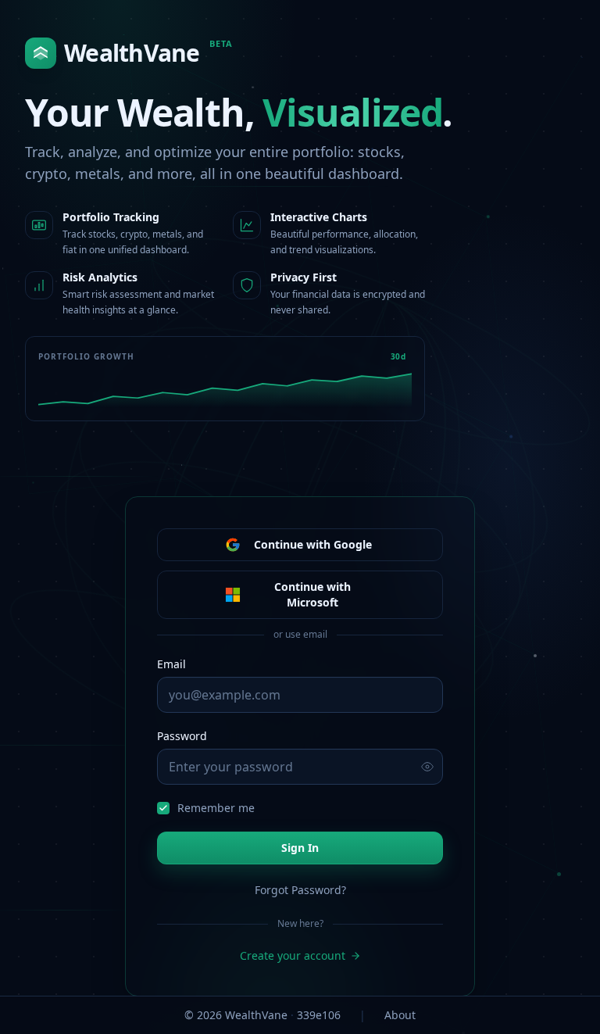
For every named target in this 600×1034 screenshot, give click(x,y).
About (400, 1014)
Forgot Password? (300, 889)
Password (182, 735)
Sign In (300, 847)
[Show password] (427, 766)
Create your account (292, 955)
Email (171, 664)
